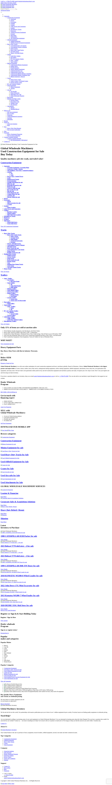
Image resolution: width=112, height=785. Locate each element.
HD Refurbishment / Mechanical (18, 140)
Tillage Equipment (15, 87)
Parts (5, 126)
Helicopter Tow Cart (15, 94)
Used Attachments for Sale (12, 482)
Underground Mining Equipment (19, 65)
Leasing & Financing (9, 493)
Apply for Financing (6, 407)
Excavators (13, 22)
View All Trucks (5, 271)
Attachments (10, 106)
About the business (9, 751)
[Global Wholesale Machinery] (9, 4)
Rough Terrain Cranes (16, 82)
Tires (5, 131)
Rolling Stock (14, 66)
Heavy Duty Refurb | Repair (12, 510)
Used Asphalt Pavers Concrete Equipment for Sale (17, 677)
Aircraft (9, 90)
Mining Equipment (12, 63)
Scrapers (12, 34)
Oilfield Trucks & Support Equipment (20, 42)
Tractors (12, 88)
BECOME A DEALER (7, 392)
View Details (4, 539)
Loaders (12, 28)
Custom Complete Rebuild (11, 137)
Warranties (10, 119)
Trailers (9, 54)
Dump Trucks (14, 48)
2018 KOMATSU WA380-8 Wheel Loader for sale (22, 576)
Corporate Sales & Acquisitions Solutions (18, 502)
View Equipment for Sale (7, 344)
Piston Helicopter (14, 93)
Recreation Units (14, 101)
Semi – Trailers (14, 60)
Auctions (9, 118)
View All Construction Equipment (9, 226)
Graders (12, 25)
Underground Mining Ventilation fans (20, 75)
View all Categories (6, 681)
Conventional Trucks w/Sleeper (18, 47)
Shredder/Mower (14, 109)
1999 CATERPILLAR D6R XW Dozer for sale (20, 566)
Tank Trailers (13, 62)
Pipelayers (13, 31)
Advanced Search (5, 10)
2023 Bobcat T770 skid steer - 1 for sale (17, 556)
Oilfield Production (15, 41)
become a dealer (12, 3)
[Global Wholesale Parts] (7, 5)
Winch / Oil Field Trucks (16, 53)
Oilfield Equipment (12, 39)
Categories (6, 16)
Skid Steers (13, 35)
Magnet (12, 107)
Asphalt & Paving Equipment (18, 32)
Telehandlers (13, 37)
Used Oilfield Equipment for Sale (15, 462)
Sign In (15, 392)
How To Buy (10, 113)
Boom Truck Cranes (15, 79)
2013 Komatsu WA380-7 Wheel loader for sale (20, 595)
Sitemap (6, 760)
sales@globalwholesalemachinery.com (25, 1)
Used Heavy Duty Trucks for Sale (15, 455)
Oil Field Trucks (14, 51)
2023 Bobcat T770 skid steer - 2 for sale (17, 546)
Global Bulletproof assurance (14, 116)
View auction (4, 620)
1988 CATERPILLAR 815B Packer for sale (19, 536)
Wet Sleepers (13, 104)
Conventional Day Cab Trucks (18, 45)
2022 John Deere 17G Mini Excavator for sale (20, 586)
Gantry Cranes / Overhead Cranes (19, 81)
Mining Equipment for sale (12, 448)
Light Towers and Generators (18, 26)
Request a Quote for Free (7, 363)
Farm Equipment (11, 85)
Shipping (4, 518)
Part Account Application (13, 129)
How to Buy (7, 768)
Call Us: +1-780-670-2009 (7, 1)
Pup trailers (13, 57)
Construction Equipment (13, 17)
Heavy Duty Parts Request (14, 128)
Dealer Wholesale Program (11, 754)
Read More (3, 496)
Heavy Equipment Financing (14, 134)
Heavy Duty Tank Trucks (17, 50)
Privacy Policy (7, 757)
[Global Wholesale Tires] (7, 7)
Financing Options (9, 755)
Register (3, 633)
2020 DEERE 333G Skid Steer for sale (17, 605)
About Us (6, 122)
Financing (9, 115)
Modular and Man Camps (13, 98)
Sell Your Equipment (6, 423)
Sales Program (7, 752)
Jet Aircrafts (13, 91)
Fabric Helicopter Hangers (17, 96)
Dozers (12, 20)
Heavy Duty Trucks (12, 44)
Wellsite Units (14, 103)
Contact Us (7, 141)
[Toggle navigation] (1, 12)
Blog (8, 125)
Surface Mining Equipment (17, 69)
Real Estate (10, 97)
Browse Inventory (5, 704)
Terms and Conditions (9, 758)
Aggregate (13, 19)
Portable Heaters (14, 67)
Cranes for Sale (7, 469)
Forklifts (12, 23)
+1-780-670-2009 (63, 376)
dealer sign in (4, 3)
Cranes (9, 78)
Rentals (6, 121)
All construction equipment (17, 38)
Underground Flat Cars (16, 70)
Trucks (3, 230)
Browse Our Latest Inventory (8, 610)
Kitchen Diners (14, 100)
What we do (7, 110)
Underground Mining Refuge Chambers (20, 73)
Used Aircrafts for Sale (10, 475)
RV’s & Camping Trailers (17, 59)
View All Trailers (5, 324)
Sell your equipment (12, 112)
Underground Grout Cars (17, 72)
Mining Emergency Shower (17, 76)
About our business (12, 124)
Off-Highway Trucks (15, 29)
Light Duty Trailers (15, 56)
